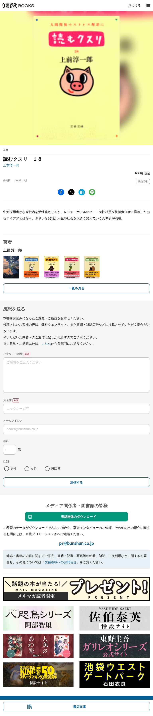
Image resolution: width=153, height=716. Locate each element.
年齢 (6, 441)
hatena (81, 192)
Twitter (71, 192)
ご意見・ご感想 (13, 354)
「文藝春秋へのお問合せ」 (60, 562)
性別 (6, 461)
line (92, 192)
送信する (76, 482)
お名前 (7, 400)
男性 (13, 468)
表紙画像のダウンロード (78, 516)
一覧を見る (76, 288)
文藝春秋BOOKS (18, 5)
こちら (46, 343)
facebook (61, 192)
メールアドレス (13, 420)
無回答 (56, 468)
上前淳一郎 (11, 165)
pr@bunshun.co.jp (76, 543)
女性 (34, 468)
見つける (134, 5)
